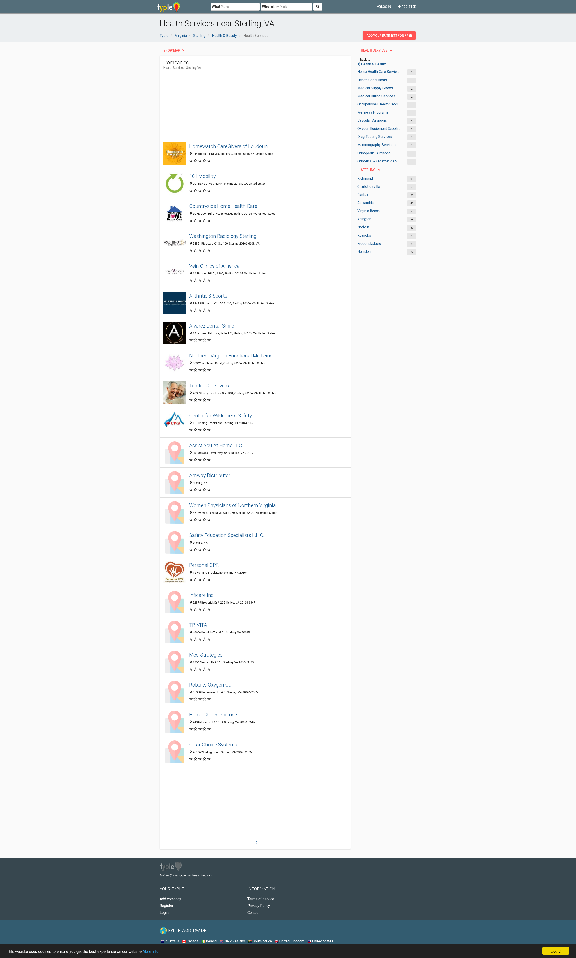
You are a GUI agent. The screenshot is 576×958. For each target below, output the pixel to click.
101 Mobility (202, 176)
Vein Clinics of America (214, 266)
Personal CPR (204, 565)
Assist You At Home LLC (215, 445)
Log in (385, 7)
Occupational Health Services (378, 104)
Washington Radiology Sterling (222, 236)
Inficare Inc (201, 595)
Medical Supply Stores (375, 88)
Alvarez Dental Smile (211, 326)
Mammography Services (376, 145)
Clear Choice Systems (213, 744)
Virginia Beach (368, 211)
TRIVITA (198, 625)
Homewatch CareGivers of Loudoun (228, 146)
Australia (171, 941)
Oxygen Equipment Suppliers (378, 128)
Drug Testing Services (374, 137)
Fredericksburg (369, 243)
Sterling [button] (368, 170)
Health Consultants (372, 80)
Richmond (365, 178)
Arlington (364, 219)
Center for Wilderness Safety (220, 415)
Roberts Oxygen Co (210, 685)
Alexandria (365, 203)
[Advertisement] (245, 105)
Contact (253, 913)
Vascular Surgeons (372, 120)
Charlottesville (368, 186)
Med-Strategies (206, 655)
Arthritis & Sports (208, 296)
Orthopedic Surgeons (374, 153)
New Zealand (234, 941)
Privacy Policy (259, 906)
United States (322, 941)
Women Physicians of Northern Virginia (232, 505)
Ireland (211, 941)
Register (408, 7)
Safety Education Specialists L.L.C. (226, 535)
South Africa (262, 941)
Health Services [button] (374, 50)
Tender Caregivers (209, 385)
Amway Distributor (209, 475)
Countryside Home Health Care (223, 206)
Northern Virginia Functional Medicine (230, 356)
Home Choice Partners (214, 715)
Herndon (364, 251)
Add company (170, 899)
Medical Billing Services (376, 96)
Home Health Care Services (378, 72)
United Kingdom (291, 941)
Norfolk (363, 227)
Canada (192, 941)
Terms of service (261, 899)
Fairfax (362, 195)
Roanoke (364, 235)
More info (150, 951)
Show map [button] (171, 50)
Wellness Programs (373, 112)
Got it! (556, 951)
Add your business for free (389, 35)
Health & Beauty (373, 64)
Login (164, 913)
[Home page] (168, 6)
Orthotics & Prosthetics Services (378, 161)
